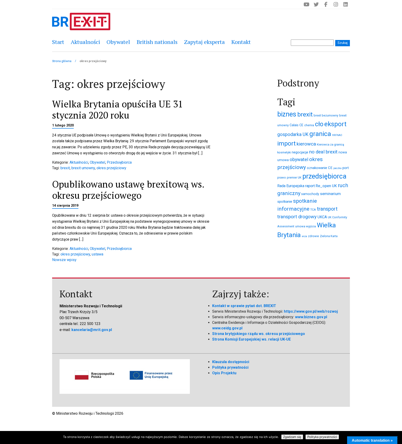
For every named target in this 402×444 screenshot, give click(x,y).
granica (320, 134)
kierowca (306, 144)
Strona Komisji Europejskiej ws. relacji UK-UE (251, 339)
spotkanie (284, 201)
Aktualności (85, 42)
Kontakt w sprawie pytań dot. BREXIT (244, 306)
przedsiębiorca (324, 176)
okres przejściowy (111, 168)
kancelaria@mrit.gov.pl (91, 330)
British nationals (157, 42)
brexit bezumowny (326, 115)
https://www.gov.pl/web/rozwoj (311, 311)
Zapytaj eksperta (204, 42)
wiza (304, 236)
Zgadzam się (292, 437)
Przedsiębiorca (119, 162)
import (286, 143)
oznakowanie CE (319, 168)
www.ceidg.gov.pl (227, 328)
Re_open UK (326, 185)
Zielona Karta (329, 236)
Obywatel (118, 42)
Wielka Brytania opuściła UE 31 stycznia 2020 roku (117, 109)
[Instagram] (336, 4)
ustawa (97, 254)
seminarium (330, 193)
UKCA (322, 217)
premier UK (294, 177)
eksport (335, 124)
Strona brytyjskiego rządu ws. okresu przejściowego (258, 333)
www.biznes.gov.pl (311, 317)
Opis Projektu (224, 373)
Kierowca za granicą (330, 144)
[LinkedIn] (345, 4)
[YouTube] (306, 4)
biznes (286, 114)
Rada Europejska (290, 186)
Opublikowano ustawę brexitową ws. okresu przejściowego (128, 189)
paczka (337, 168)
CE (301, 125)
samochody (310, 194)
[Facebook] (326, 4)
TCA (313, 209)
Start (58, 42)
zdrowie (313, 236)
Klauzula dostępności (230, 362)
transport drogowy (297, 216)
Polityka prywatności (230, 367)
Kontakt (241, 42)
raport (310, 186)
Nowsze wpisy (64, 260)
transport (327, 209)
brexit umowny (83, 168)
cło (319, 124)
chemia (309, 125)
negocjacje (300, 152)
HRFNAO (337, 135)
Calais (294, 125)
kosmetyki (284, 152)
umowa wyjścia (305, 226)
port (345, 168)
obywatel (299, 159)
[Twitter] (316, 4)
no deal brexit (323, 152)
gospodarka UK (292, 134)
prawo (281, 177)
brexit (65, 168)
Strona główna (61, 61)
